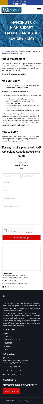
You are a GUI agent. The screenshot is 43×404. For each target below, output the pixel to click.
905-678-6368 (11, 281)
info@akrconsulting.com (15, 287)
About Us (7, 336)
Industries (8, 343)
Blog (6, 349)
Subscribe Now (11, 391)
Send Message (21, 237)
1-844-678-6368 (16, 284)
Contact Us (8, 346)
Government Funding (14, 51)
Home (4, 51)
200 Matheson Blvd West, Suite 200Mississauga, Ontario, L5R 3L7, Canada (15, 275)
